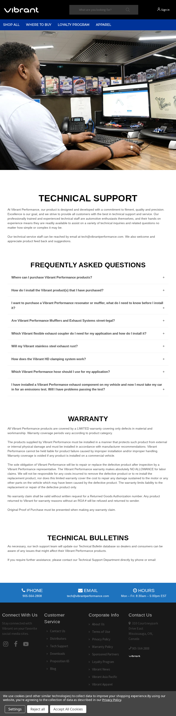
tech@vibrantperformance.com (88, 596)
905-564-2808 (32, 596)
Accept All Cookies (68, 709)
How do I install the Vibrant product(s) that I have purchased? (57, 290)
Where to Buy (38, 25)
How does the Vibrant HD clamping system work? (48, 359)
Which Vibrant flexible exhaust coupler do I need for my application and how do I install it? (78, 333)
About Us (98, 624)
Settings (15, 709)
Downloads (57, 654)
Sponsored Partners (105, 654)
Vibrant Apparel (102, 684)
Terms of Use (101, 632)
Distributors (58, 638)
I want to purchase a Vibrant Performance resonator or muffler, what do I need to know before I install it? (87, 305)
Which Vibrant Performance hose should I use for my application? (60, 371)
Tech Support (59, 646)
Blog (53, 669)
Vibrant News (101, 669)
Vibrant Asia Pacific (104, 677)
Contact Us (57, 631)
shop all (11, 25)
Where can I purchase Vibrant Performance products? (51, 277)
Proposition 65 (59, 661)
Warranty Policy (102, 647)
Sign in (165, 10)
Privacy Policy (101, 639)
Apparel (103, 25)
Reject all (37, 709)
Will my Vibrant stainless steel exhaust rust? (44, 346)
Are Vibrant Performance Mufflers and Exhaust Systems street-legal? (63, 320)
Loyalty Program (74, 25)
